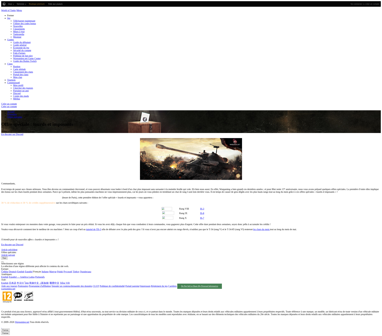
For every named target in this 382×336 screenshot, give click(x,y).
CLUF (96, 286)
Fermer (5, 330)
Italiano (45, 271)
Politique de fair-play (23, 55)
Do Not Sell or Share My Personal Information (199, 286)
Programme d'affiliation (40, 286)
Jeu (8, 18)
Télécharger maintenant (24, 21)
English (20, 271)
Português (40, 277)
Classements (19, 29)
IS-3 (202, 208)
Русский (68, 271)
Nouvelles (18, 26)
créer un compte (372, 4)
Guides (10, 39)
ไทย (26, 283)
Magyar (53, 271)
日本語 (12, 283)
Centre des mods (21, 96)
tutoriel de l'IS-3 (93, 229)
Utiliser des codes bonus (24, 23)
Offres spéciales (14, 117)
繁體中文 (54, 283)
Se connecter (356, 4)
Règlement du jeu (159, 286)
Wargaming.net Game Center (27, 58)
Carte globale (19, 69)
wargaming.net (8, 288)
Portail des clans (20, 74)
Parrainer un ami (21, 90)
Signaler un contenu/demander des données (71, 286)
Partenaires (23, 286)
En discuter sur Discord (12, 134)
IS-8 (202, 213)
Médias (16, 98)
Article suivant (8, 255)
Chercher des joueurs (23, 88)
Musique (17, 37)
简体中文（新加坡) (39, 283)
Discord (17, 93)
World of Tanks (8, 10)
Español (29, 271)
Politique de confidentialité (112, 286)
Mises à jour (19, 31)
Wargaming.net (22, 322)
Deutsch (13, 271)
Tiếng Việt (65, 283)
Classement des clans (23, 72)
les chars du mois (261, 229)
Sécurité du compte (22, 50)
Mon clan (17, 77)
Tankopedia (18, 34)
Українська (85, 271)
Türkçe (76, 271)
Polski (60, 271)
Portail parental (132, 286)
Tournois (11, 80)
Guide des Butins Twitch (25, 61)
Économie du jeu (21, 47)
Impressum (145, 286)
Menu (19, 10)
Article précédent (9, 249)
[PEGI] (18, 306)
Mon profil (18, 85)
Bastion (16, 66)
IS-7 (202, 218)
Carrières (172, 286)
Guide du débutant (22, 42)
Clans (10, 64)
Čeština (4, 271)
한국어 (20, 283)
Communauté (13, 82)
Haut (4, 258)
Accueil (10, 111)
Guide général (19, 45)
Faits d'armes (19, 53)
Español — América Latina (22, 277)
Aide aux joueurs (9, 286)
